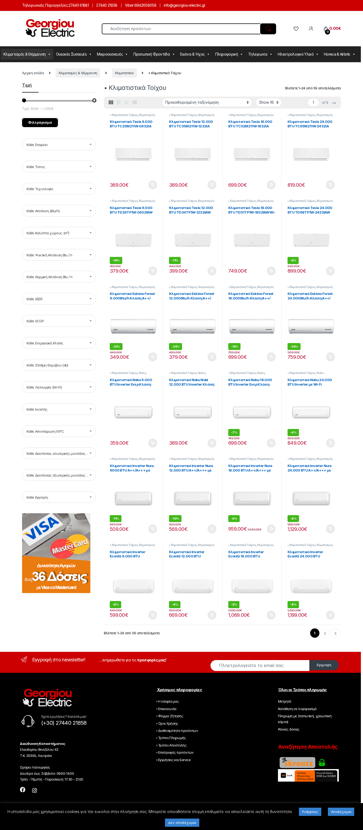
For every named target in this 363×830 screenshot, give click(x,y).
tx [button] (152, 184)
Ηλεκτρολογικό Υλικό (296, 54)
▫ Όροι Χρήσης (167, 723)
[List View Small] (134, 102)
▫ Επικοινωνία (166, 709)
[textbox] (58, 144)
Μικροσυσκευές (110, 54)
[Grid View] (111, 102)
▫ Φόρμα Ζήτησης (169, 716)
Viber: (129, 5)
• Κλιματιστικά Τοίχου (123, 115)
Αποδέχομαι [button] (341, 812)
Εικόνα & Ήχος (192, 54)
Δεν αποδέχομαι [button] (182, 822)
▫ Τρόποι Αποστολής (171, 745)
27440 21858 (106, 5)
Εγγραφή (324, 665)
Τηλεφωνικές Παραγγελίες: (45, 5)
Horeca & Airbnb (337, 54)
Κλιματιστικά (124, 73)
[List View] (126, 102)
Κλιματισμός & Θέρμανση (24, 54)
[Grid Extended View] (118, 102)
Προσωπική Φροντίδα (151, 54)
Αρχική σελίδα (33, 73)
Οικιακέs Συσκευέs (71, 54)
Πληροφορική (226, 54)
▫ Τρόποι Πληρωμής (171, 738)
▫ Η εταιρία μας (167, 701)
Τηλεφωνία (257, 54)
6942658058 (145, 5)
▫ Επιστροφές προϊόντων (175, 752)
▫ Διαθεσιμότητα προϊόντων (177, 730)
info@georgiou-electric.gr (184, 5)
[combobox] (59, 144)
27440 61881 (79, 5)
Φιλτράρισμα (40, 122)
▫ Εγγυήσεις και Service (173, 760)
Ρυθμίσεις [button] (310, 812)
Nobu (142, 373)
